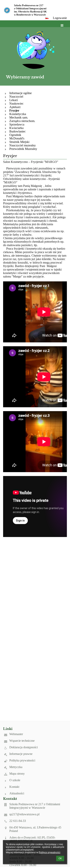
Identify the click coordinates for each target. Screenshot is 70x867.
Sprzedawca (16, 124)
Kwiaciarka (16, 128)
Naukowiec (16, 103)
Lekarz (13, 100)
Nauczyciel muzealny (22, 145)
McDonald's (16, 138)
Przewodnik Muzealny (23, 148)
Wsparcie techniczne (22, 740)
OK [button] (60, 858)
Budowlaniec (17, 131)
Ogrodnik (15, 135)
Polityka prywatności (22, 760)
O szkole (14, 780)
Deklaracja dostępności (23, 747)
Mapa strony (17, 773)
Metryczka (15, 767)
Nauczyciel (16, 96)
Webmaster (16, 734)
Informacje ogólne (20, 93)
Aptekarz (15, 107)
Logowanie (60, 18)
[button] (47, 18)
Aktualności (16, 793)
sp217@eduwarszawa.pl (24, 814)
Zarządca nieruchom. (22, 121)
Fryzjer (14, 110)
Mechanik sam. (18, 117)
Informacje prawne (20, 753)
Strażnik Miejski (19, 141)
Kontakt (14, 786)
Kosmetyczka (17, 114)
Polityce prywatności (49, 852)
